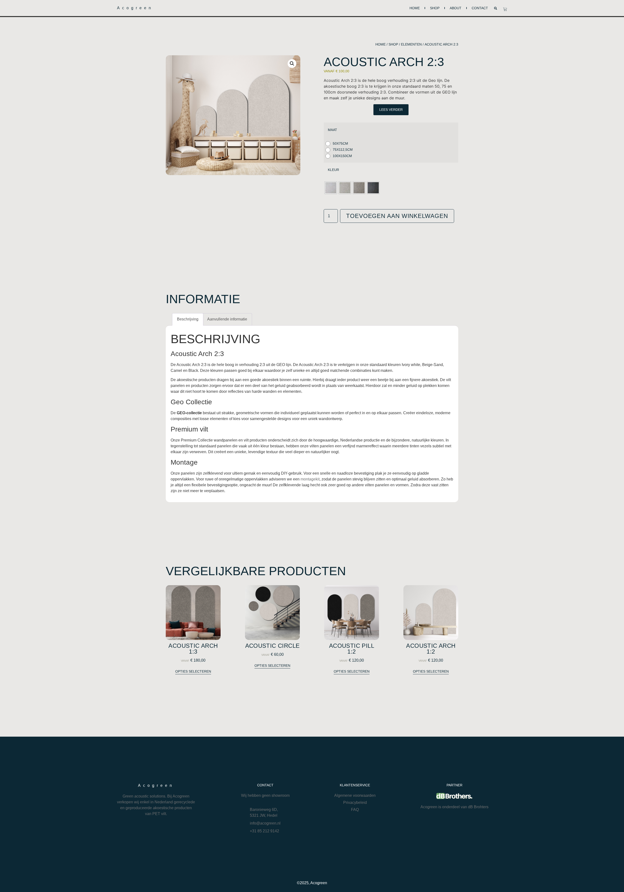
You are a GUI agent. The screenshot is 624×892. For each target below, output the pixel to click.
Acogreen (135, 8)
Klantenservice (355, 785)
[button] (495, 8)
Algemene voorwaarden (355, 795)
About (455, 8)
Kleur (333, 170)
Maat (332, 130)
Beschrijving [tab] (187, 319)
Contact (480, 8)
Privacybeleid (355, 802)
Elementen (411, 44)
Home (415, 8)
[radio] (338, 144)
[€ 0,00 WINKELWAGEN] (505, 9)
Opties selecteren (193, 671)
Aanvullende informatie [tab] (227, 319)
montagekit (310, 479)
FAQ (355, 809)
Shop (434, 8)
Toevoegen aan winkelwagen (397, 216)
